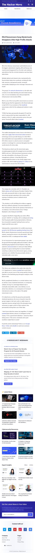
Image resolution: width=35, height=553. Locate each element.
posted (4, 230)
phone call (9, 191)
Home (5, 8)
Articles (31, 465)
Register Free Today (10, 361)
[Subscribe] (30, 514)
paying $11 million (23, 161)
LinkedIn (14, 326)
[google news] (30, 529)
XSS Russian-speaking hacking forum (20, 230)
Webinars (29, 8)
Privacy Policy (21, 542)
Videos (25, 465)
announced (11, 246)
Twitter (7, 326)
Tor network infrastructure (16, 90)
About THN (4, 538)
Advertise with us (6, 540)
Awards (19, 540)
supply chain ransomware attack (17, 134)
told (18, 212)
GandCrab (24, 105)
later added (24, 236)
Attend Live (8, 383)
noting (31, 218)
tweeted (21, 119)
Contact (4, 542)
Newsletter (17, 8)
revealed (19, 270)
